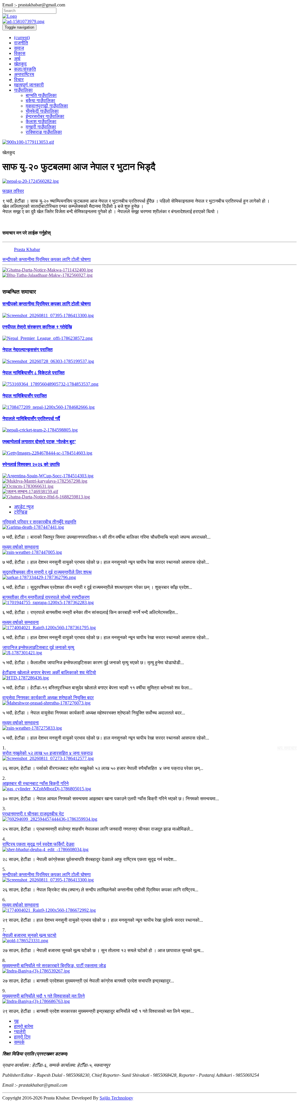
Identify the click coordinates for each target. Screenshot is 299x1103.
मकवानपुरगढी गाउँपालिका (47, 105)
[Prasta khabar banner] (149, 21)
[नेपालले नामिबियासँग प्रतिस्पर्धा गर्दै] (149, 430)
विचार (19, 79)
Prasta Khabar (27, 249)
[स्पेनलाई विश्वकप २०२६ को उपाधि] (149, 476)
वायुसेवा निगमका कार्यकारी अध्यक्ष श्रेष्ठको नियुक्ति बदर (48, 697)
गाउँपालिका (23, 90)
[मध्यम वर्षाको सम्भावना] (149, 552)
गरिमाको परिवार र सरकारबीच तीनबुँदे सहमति (39, 521)
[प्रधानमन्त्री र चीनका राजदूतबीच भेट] (149, 819)
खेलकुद (20, 63)
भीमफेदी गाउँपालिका (42, 111)
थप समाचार (287, 747)
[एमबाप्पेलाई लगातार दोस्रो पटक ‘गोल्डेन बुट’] (149, 453)
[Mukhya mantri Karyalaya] (149, 481)
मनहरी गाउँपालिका (41, 126)
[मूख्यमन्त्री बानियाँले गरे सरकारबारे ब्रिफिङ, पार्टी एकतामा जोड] (149, 971)
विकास (19, 53)
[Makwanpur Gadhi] (149, 270)
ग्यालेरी (20, 1031)
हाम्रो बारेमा (23, 1026)
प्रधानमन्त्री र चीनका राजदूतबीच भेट (33, 813)
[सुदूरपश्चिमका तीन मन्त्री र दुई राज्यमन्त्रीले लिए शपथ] (149, 577)
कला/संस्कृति (25, 69)
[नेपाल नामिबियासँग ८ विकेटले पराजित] (149, 384)
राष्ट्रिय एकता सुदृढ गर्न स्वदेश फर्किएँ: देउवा (38, 844)
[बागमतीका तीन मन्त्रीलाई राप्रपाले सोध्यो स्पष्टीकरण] (149, 602)
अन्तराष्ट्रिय (24, 74)
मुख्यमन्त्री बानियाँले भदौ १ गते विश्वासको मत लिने (43, 996)
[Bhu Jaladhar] (149, 275)
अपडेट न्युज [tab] (24, 506)
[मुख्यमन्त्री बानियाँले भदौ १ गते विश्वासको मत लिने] (149, 1001)
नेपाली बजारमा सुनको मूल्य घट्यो (29, 935)
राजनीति (21, 42)
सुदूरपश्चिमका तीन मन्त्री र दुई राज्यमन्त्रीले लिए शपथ (47, 572)
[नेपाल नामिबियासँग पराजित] (149, 407)
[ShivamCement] (149, 142)
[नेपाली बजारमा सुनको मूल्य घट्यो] (149, 940)
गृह (16, 1021)
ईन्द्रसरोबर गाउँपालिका (45, 116)
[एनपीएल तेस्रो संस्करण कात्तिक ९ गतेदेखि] (149, 338)
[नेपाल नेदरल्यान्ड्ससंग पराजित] (149, 361)
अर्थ (17, 58)
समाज (19, 48)
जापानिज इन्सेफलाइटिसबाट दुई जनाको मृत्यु (38, 647)
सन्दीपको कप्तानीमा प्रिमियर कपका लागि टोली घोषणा (46, 259)
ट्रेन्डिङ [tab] (20, 511)
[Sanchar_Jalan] (149, 491)
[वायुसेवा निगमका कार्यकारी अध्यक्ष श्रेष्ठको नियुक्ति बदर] (149, 703)
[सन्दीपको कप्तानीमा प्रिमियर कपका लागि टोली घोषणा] (149, 315)
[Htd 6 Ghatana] (149, 497)
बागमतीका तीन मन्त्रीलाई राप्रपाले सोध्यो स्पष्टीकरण (46, 597)
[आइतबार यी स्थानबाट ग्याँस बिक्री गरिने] (149, 788)
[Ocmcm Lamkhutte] (149, 486)
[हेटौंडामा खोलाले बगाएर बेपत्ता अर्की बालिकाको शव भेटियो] (149, 678)
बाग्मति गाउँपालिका (41, 95)
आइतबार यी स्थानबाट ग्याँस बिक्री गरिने (35, 783)
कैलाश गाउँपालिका (41, 121)
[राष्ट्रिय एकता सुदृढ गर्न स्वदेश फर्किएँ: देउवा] (149, 849)
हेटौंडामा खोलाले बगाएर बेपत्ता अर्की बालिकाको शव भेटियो (49, 672)
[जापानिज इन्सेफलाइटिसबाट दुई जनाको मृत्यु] (149, 652)
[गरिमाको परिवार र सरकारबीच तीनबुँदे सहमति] (149, 527)
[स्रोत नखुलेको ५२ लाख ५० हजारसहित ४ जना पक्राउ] (149, 758)
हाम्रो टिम (22, 1036)
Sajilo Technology (116, 1097)
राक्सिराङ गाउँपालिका (44, 132)
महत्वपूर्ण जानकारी (29, 84)
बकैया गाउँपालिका (40, 100)
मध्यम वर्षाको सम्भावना (20, 546)
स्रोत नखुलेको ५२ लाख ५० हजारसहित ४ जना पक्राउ (47, 753)
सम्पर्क (19, 1042)
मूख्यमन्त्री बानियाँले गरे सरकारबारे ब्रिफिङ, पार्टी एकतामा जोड (54, 965)
